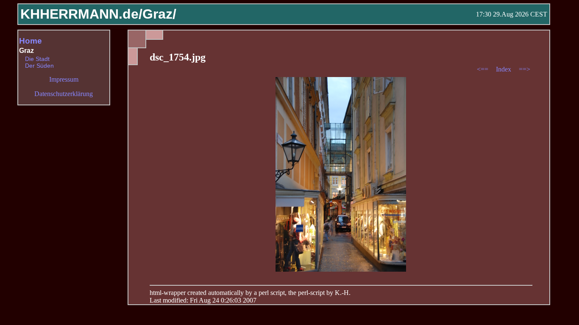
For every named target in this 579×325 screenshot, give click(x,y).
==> (524, 69)
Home (30, 40)
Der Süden (39, 65)
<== (483, 69)
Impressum (63, 79)
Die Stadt (37, 58)
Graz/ (159, 14)
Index (504, 69)
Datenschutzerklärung (63, 93)
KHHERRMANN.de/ (81, 14)
